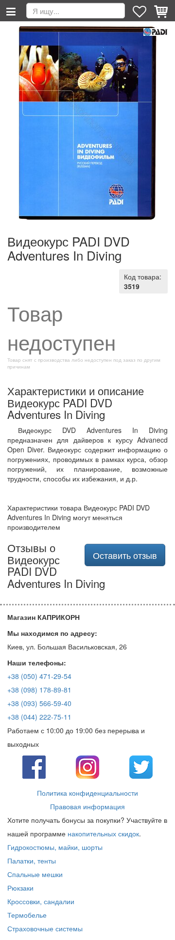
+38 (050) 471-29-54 (39, 676)
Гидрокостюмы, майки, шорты (55, 847)
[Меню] (10, 10)
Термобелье (27, 915)
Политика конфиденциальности (87, 793)
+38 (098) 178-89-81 (39, 689)
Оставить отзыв (125, 555)
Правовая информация (87, 806)
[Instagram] (87, 766)
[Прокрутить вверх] (160, 925)
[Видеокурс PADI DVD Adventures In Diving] (87, 123)
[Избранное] (140, 10)
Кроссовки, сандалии (40, 901)
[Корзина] (162, 10)
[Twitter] (141, 766)
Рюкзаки (20, 888)
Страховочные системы (45, 928)
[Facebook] (34, 766)
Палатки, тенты (31, 860)
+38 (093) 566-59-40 (39, 703)
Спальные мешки (35, 874)
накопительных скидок (103, 833)
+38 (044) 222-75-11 (39, 717)
